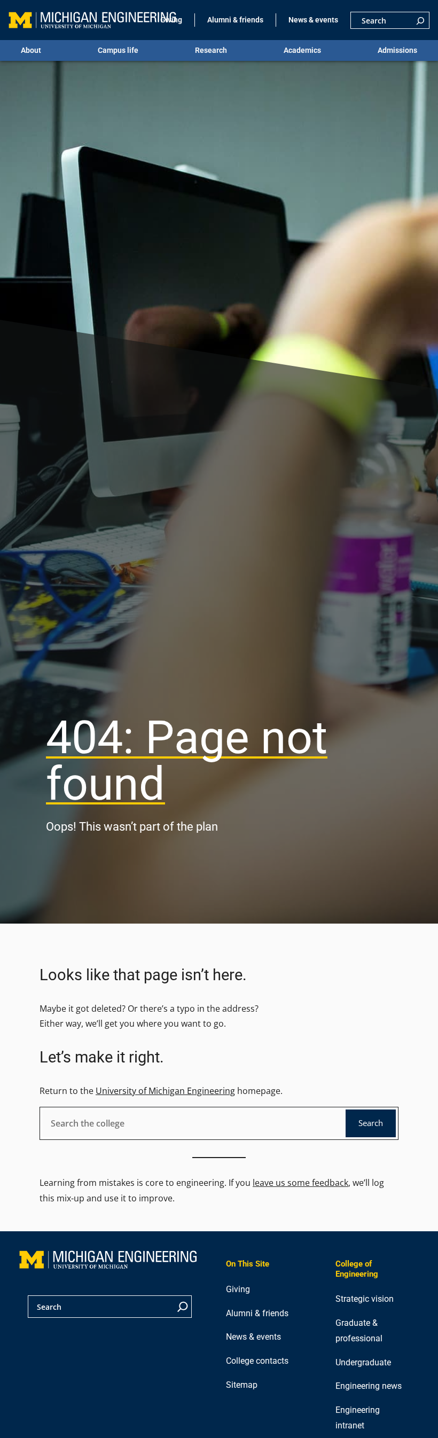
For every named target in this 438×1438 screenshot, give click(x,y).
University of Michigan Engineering (165, 1091)
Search (370, 1122)
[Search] (420, 20)
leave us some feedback (300, 1183)
